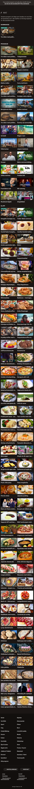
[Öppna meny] (2, 8)
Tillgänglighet (21, 776)
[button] (8, 31)
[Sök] (31, 8)
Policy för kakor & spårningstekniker (7, 778)
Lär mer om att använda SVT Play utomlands (16, 3)
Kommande (5, 24)
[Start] (17, 8)
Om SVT (20, 774)
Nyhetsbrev (5, 776)
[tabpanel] (17, 366)
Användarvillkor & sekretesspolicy (23, 778)
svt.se (3, 774)
